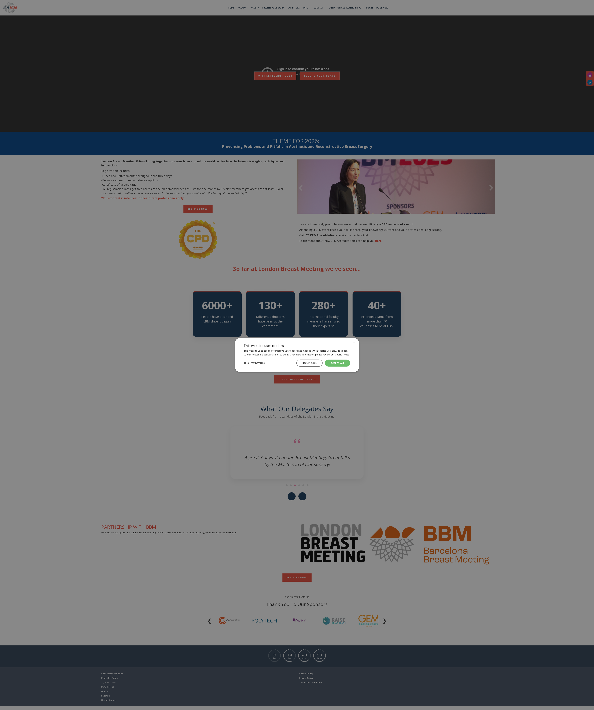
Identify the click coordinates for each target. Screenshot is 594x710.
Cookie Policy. (342, 354)
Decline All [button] (309, 363)
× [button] (354, 342)
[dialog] (297, 355)
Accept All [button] (337, 363)
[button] (254, 363)
